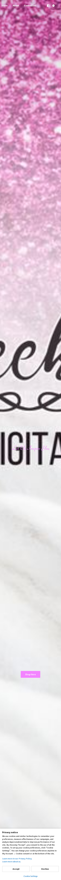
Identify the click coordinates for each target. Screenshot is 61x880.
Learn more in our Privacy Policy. (17, 858)
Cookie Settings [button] (31, 876)
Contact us (30, 5)
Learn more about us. (11, 861)
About (16, 5)
